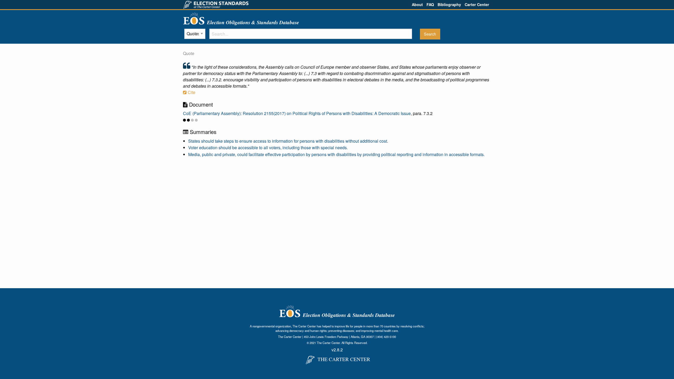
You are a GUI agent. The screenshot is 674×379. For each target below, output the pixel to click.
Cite (191, 92)
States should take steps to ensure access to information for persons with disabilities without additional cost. (288, 141)
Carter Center (477, 4)
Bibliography (449, 4)
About (417, 4)
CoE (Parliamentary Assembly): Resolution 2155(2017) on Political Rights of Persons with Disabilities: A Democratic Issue (297, 113)
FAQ (430, 4)
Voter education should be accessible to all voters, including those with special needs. (268, 147)
